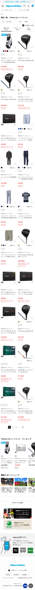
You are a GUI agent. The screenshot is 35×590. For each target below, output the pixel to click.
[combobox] (9, 10)
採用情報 (16, 574)
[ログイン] (28, 6)
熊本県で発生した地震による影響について (17, 1)
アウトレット (17, 28)
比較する (12, 51)
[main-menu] (2, 6)
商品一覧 (6, 28)
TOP (2, 14)
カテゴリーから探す (17, 502)
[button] (33, 455)
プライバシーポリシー (8, 578)
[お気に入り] (24, 6)
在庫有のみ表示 (29, 25)
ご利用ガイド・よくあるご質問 (19, 570)
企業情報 (8, 574)
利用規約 (24, 574)
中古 (29, 28)
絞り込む (9, 21)
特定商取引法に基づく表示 (25, 578)
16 (23, 427)
